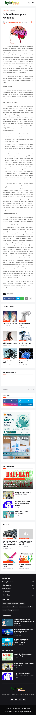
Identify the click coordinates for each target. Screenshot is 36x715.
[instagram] (20, 699)
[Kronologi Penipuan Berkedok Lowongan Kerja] (7, 657)
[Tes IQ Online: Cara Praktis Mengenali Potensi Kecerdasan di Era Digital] (7, 622)
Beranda (5, 10)
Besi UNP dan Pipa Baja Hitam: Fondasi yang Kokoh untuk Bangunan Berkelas (10, 543)
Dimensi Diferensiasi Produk (25, 565)
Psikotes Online (18, 585)
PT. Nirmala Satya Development (22, 711)
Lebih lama (31, 389)
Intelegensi (12, 10)
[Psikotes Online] (16, 435)
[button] (2, 2)
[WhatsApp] (22, 298)
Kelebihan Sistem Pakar (10, 343)
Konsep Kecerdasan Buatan (25, 361)
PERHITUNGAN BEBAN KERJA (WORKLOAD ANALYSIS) (25, 542)
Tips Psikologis (18, 591)
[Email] (26, 298)
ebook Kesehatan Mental (10, 607)
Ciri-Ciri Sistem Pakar (25, 343)
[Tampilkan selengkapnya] (30, 298)
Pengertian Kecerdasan (10, 323)
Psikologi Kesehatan (18, 582)
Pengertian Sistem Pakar (8, 361)
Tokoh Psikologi (18, 595)
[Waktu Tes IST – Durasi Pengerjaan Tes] (8, 514)
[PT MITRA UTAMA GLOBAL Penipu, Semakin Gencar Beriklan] (8, 504)
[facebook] (11, 699)
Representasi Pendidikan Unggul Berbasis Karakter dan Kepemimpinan (23, 631)
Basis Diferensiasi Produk (8, 565)
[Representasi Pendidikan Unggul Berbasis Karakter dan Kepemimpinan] (7, 632)
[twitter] (16, 699)
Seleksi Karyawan (18, 588)
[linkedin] (24, 699)
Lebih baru (5, 389)
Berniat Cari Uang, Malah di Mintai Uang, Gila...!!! (23, 493)
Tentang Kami (16, 708)
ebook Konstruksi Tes (26, 607)
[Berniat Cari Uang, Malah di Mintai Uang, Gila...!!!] (8, 495)
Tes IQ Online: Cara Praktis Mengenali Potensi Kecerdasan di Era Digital (24, 621)
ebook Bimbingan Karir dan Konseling (13, 603)
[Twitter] (18, 298)
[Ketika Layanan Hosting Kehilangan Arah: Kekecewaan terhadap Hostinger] (7, 642)
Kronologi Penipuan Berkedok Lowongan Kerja (22, 655)
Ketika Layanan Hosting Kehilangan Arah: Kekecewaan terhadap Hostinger (23, 640)
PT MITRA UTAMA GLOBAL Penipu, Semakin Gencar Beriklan (23, 503)
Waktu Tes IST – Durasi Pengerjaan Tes (21, 512)
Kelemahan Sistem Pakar (24, 324)
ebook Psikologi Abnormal (10, 610)
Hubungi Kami (26, 708)
